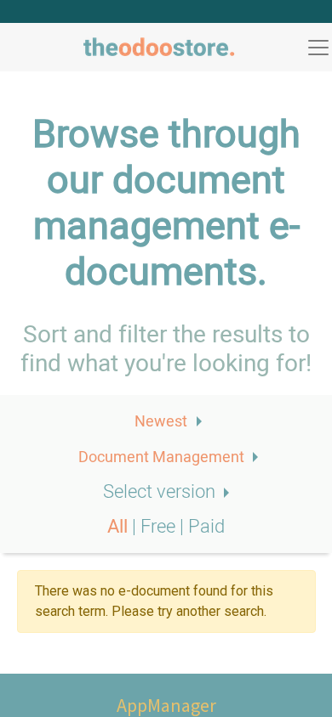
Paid (206, 526)
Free (160, 526)
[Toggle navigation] (318, 48)
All (119, 526)
